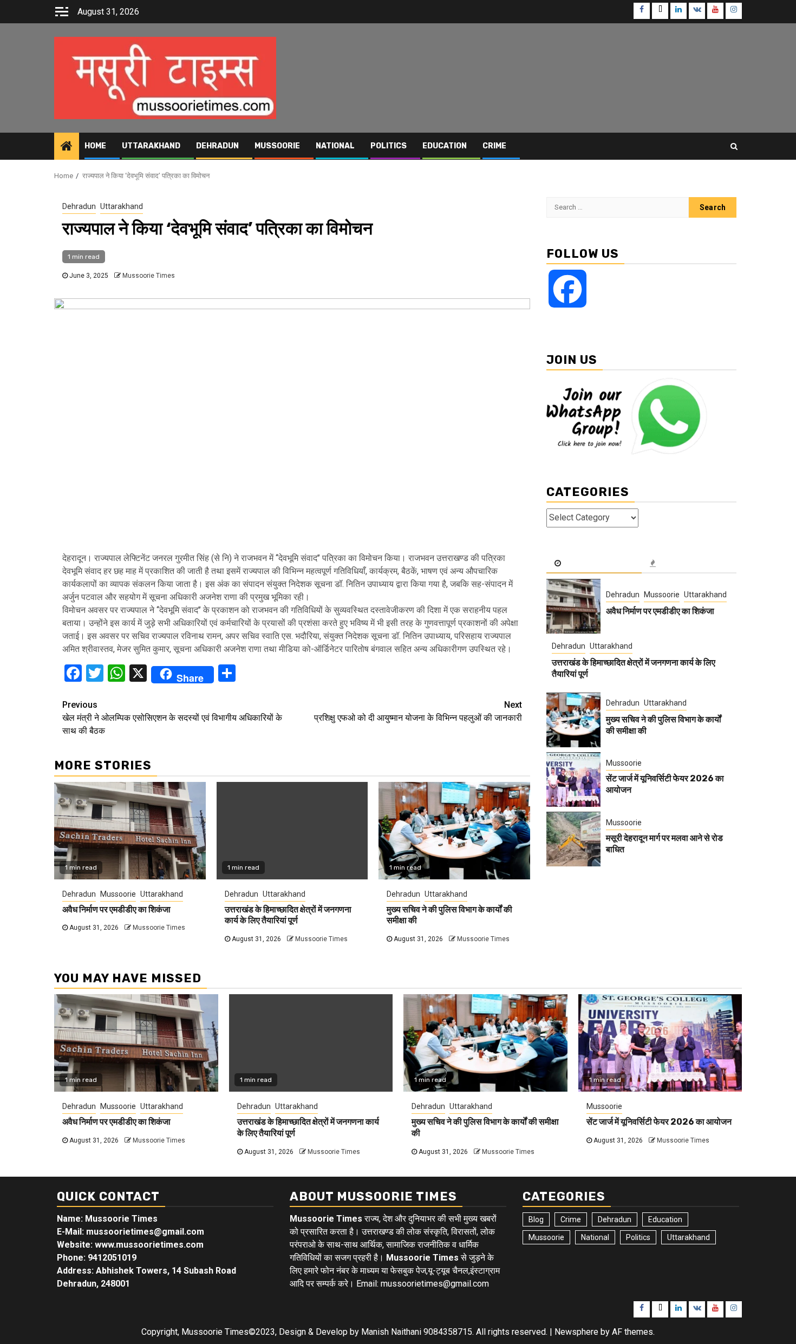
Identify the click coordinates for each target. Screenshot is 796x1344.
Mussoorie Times (148, 275)
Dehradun (217, 146)
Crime (494, 146)
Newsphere (576, 1332)
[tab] (594, 564)
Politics (388, 146)
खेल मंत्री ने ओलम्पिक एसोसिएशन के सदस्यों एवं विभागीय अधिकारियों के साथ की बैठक (172, 718)
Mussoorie (277, 146)
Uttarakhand (151, 146)
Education (444, 146)
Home (95, 146)
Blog (536, 1219)
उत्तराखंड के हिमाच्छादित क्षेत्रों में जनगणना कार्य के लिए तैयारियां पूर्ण (288, 915)
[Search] (734, 146)
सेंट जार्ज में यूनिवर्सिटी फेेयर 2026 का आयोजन (659, 1122)
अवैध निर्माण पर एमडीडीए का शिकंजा (116, 909)
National (335, 146)
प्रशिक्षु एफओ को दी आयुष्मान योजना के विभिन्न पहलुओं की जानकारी (418, 711)
